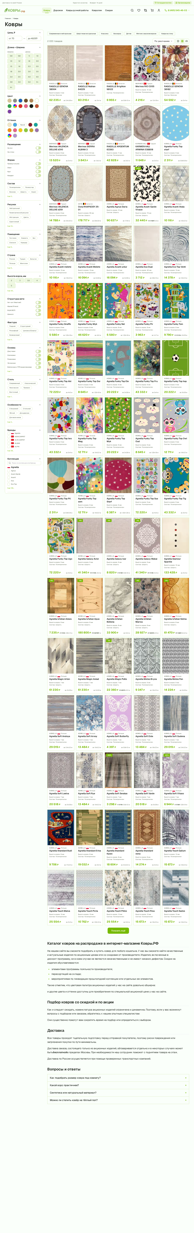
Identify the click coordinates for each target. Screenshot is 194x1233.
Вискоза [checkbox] (12, 192)
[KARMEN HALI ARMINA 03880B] (147, 134)
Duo (12, 481)
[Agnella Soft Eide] (147, 722)
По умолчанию (162, 41)
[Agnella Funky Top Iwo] (60, 426)
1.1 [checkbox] (29, 56)
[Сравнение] (145, 10)
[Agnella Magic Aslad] (89, 665)
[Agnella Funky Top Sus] (147, 487)
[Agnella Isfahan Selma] (175, 607)
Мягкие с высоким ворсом (146, 34)
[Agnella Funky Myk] (89, 310)
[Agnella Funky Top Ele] (118, 367)
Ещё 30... (10, 291)
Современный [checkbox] (14, 383)
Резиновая (11, 359)
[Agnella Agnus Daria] (118, 195)
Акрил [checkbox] (33, 192)
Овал (9, 168)
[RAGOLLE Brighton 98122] (118, 74)
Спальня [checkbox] (12, 243)
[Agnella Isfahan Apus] (89, 607)
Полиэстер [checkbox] (29, 187)
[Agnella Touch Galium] (175, 839)
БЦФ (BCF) (11, 310)
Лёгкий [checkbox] (12, 413)
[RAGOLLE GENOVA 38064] (60, 74)
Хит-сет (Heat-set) (14, 302)
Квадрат (10, 176)
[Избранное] (139, 10)
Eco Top (14, 484)
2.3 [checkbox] (29, 66)
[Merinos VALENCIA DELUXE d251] (60, 195)
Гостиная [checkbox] (12, 238)
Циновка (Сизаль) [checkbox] (29, 331)
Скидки (109, 10)
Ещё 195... (10, 488)
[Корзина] (152, 10)
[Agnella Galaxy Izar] (118, 547)
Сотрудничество (164, 3)
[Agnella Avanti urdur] (118, 253)
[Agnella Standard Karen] (118, 839)
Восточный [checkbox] (13, 392)
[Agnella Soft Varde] (147, 780)
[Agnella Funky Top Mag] (89, 426)
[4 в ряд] (178, 41)
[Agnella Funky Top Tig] (175, 487)
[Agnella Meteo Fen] (175, 665)
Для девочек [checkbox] (24, 413)
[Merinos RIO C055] (147, 74)
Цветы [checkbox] (25, 217)
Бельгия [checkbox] (33, 259)
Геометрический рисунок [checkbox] (19, 213)
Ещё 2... (10, 196)
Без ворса (117, 34)
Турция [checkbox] (22, 259)
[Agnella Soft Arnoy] (89, 722)
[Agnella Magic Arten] (60, 665)
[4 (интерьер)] (186, 41)
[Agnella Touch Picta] (89, 897)
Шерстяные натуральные (86, 34)
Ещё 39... (10, 451)
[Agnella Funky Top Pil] (60, 487)
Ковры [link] (15, 18)
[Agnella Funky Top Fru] (147, 367)
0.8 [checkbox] (19, 56)
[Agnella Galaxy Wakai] (147, 547)
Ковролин (97, 10)
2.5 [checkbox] (19, 77)
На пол (9, 148)
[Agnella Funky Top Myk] (118, 426)
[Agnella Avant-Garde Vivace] (147, 195)
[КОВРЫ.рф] (14, 10)
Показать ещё (118, 930)
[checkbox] (9, 101)
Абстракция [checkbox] (14, 217)
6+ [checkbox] (37, 82)
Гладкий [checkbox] (12, 326)
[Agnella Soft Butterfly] (118, 722)
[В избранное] (71, 49)
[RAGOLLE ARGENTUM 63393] (118, 134)
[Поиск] (132, 10)
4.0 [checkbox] (29, 77)
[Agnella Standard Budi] (60, 839)
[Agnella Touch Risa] (147, 897)
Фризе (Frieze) (12, 306)
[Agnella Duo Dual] (147, 253)
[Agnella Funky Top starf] (175, 134)
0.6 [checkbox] (11, 56)
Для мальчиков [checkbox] (15, 417)
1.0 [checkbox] (11, 61)
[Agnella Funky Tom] (175, 310)
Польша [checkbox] (12, 263)
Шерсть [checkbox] (23, 192)
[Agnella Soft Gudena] (175, 722)
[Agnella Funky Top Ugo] (60, 547)
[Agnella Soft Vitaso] (175, 780)
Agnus (13, 471)
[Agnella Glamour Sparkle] (175, 547)
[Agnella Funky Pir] (147, 310)
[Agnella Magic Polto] (118, 665)
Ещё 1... (9, 371)
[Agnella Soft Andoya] (60, 722)
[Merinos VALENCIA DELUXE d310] (60, 134)
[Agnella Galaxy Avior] (89, 547)
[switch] (38, 147)
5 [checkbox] (11, 286)
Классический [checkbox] (30, 383)
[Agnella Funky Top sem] (89, 487)
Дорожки (58, 10)
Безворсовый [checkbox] (14, 335)
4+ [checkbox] (11, 87)
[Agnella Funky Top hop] (175, 367)
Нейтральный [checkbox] (14, 208)
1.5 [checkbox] (11, 66)
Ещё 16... (10, 226)
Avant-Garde (15, 474)
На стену (10, 152)
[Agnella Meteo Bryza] (147, 665)
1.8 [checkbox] (11, 71)
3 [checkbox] (19, 280)
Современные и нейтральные (60, 34)
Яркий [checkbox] (22, 125)
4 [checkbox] (37, 280)
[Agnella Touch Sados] (175, 897)
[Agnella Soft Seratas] (118, 780)
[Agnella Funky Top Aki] (60, 367)
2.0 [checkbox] (19, 71)
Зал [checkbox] (34, 238)
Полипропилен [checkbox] (14, 187)
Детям (128, 34)
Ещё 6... (10, 247)
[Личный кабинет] (159, 10)
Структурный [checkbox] (25, 326)
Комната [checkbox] (24, 238)
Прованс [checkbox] (26, 388)
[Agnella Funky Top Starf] (118, 487)
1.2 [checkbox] (19, 61)
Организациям (184, 3)
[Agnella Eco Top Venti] (175, 253)
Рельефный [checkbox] (13, 331)
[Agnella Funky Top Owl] (175, 426)
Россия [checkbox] (12, 259)
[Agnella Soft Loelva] (60, 780)
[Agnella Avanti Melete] (89, 253)
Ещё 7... (9, 397)
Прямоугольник (13, 164)
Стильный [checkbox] (27, 409)
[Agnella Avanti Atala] (175, 195)
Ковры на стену (167, 34)
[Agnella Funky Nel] (118, 310)
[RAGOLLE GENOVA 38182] (175, 74)
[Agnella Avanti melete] (60, 253)
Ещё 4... (10, 422)
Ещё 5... (10, 340)
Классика (104, 34)
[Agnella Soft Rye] (89, 780)
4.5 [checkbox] (37, 77)
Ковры (46, 10)
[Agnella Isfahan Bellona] (118, 607)
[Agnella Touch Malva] (60, 897)
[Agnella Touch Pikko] (118, 897)
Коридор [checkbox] (24, 243)
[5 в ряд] (182, 41)
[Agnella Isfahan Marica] (147, 607)
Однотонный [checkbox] (14, 222)
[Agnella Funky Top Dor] (89, 367)
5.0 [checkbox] (29, 82)
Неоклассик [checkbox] (14, 388)
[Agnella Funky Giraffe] (60, 310)
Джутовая (11, 351)
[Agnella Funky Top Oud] (147, 426)
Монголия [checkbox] (24, 263)
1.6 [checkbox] (19, 66)
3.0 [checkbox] (19, 82)
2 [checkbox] (11, 280)
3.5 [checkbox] (37, 71)
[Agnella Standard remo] (147, 839)
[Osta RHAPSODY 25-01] (89, 195)
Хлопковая (11, 355)
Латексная (11, 363)
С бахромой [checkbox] (13, 409)
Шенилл (10, 314)
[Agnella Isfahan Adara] (60, 607)
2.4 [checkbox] (11, 77)
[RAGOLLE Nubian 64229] (89, 74)
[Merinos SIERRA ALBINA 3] (89, 134)
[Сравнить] (71, 54)
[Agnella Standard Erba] (89, 839)
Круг (9, 172)
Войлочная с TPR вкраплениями (19, 367)
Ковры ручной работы (77, 10)
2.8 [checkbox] (11, 82)
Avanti (13, 477)
